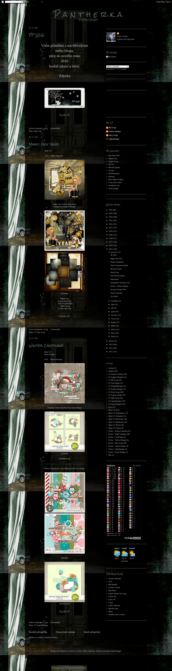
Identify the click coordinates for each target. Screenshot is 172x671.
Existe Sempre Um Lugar (117, 594)
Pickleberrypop (113, 173)
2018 (111, 238)
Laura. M (111, 599)
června (113, 319)
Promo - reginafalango (116, 449)
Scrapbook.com (113, 185)
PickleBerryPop (64, 459)
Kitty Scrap (113, 135)
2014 (111, 341)
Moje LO (37, 131)
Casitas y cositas (114, 587)
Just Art (111, 164)
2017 (111, 242)
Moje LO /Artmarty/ (115, 416)
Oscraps (111, 170)
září (112, 308)
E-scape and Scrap (64, 308)
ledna (113, 336)
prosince (114, 252)
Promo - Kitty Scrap (115, 443)
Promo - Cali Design (115, 437)
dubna (113, 326)
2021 (111, 228)
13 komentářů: (55, 329)
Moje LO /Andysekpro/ (116, 413)
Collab (110, 371)
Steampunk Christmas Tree (120, 283)
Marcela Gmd (113, 609)
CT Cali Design (113, 383)
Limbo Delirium (114, 606)
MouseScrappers (114, 167)
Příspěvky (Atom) (50, 637)
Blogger (118, 651)
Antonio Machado (114, 579)
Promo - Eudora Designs (119, 286)
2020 (111, 231)
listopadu (114, 301)
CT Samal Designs (115, 404)
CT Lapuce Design (115, 395)
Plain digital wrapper (115, 179)
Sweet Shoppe (113, 188)
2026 (111, 210)
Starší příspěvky (92, 632)
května (113, 322)
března (113, 329)
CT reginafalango (114, 401)
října (113, 304)
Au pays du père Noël (118, 289)
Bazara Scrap (65, 306)
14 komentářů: (55, 622)
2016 (111, 246)
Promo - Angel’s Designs (117, 434)
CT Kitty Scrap (39, 332)
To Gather (114, 296)
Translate (123, 69)
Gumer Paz (112, 596)
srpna (113, 312)
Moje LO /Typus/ (114, 428)
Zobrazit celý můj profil (125, 39)
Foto (110, 407)
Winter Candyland (46, 345)
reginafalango (114, 139)
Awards (111, 368)
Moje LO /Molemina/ (116, 422)
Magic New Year (44, 144)
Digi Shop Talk (113, 155)
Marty (110, 611)
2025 (111, 213)
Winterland (114, 279)
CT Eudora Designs (41, 625)
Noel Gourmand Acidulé (119, 265)
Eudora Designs (115, 131)
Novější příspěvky (38, 632)
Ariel (110, 581)
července (114, 315)
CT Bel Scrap (113, 380)
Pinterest (111, 176)
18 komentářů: (55, 128)
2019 (111, 235)
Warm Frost (115, 272)
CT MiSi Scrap (113, 398)
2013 (111, 345)
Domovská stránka (65, 632)
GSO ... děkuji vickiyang (53, 359)
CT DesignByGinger (115, 386)
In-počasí (124, 561)
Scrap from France (64, 301)
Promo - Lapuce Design (116, 446)
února (113, 333)
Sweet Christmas (116, 293)
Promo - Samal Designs (116, 452)
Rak (109, 455)
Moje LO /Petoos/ (114, 425)
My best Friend (116, 269)
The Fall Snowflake (118, 276)
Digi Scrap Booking (65, 303)
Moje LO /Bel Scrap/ (115, 419)
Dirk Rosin (112, 591)
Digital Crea (64, 299)
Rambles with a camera (116, 614)
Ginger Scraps (113, 161)
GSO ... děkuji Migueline (54, 156)
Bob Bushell (112, 584)
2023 (111, 220)
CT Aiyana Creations (115, 374)
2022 (111, 224)
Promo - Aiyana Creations (117, 431)
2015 (111, 249)
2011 (111, 352)
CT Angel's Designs (115, 377)
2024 (111, 217)
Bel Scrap (112, 128)
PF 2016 (37, 35)
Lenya (110, 602)
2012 (111, 348)
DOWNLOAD (64, 604)
